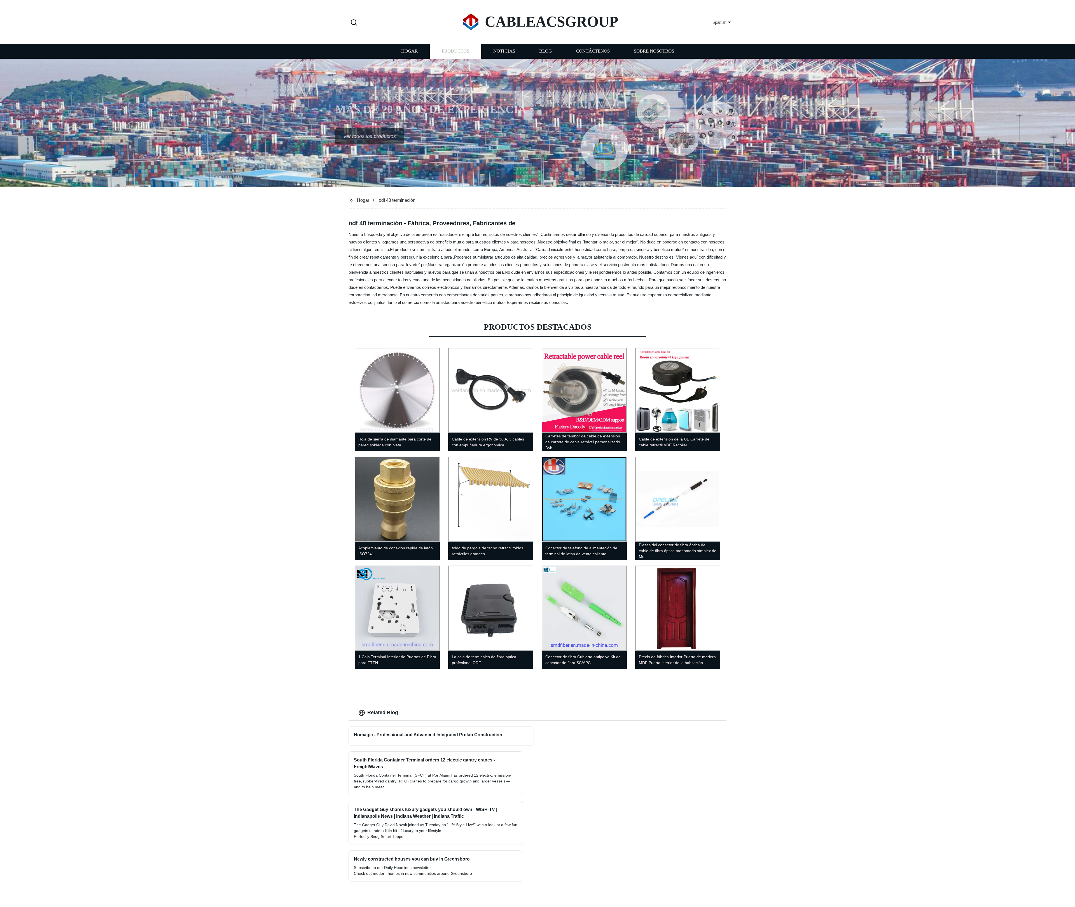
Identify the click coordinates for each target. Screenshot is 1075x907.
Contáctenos (593, 51)
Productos (455, 51)
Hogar (409, 51)
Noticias (504, 51)
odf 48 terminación (397, 200)
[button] (354, 22)
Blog (545, 51)
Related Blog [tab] (382, 712)
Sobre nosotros (654, 51)
